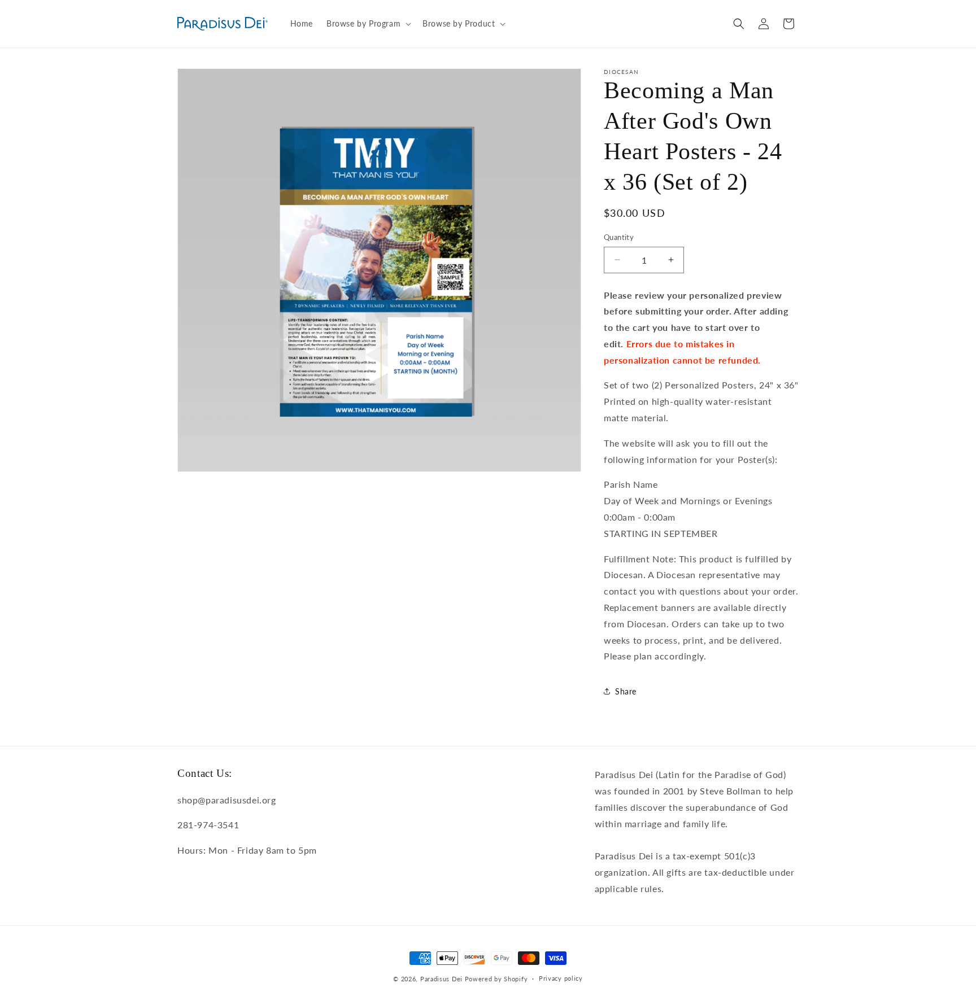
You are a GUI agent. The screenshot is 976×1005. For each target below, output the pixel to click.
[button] (368, 24)
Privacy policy (561, 978)
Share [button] (626, 691)
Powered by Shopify (496, 978)
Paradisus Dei (441, 978)
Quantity (619, 237)
